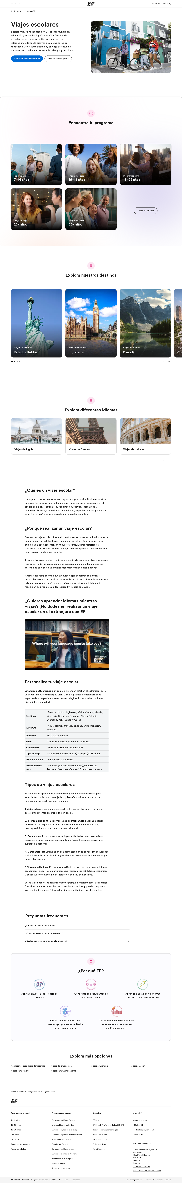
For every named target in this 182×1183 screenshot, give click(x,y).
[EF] (91, 4)
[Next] (169, 362)
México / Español (21, 1179)
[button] (16, 3)
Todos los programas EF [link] (29, 1091)
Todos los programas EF (24, 11)
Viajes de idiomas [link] (50, 1091)
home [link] (13, 1091)
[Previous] (163, 362)
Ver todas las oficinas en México (147, 1171)
